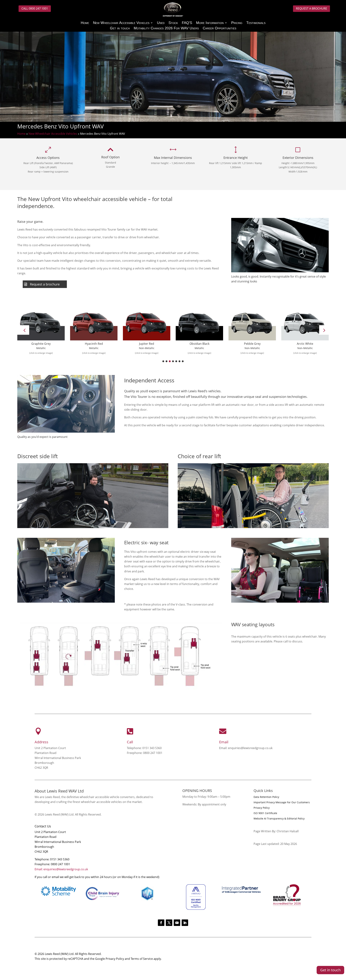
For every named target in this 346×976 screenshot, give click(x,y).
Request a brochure (311, 8)
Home (85, 23)
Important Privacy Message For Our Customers (282, 802)
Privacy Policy (262, 808)
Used (161, 23)
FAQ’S (187, 23)
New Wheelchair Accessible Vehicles (121, 23)
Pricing (236, 23)
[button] (324, 330)
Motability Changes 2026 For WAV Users (166, 28)
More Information (210, 23)
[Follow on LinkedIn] (185, 922)
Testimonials (255, 23)
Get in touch (120, 28)
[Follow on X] (169, 922)
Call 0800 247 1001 (34, 8)
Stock (173, 23)
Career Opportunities (219, 28)
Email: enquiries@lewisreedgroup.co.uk (61, 869)
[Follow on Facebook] (161, 922)
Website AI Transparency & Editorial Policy (279, 818)
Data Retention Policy (266, 797)
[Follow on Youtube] (177, 922)
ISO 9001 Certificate (265, 813)
